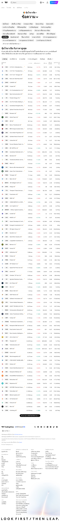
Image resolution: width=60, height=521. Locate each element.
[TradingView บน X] (35, 427)
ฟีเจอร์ (17, 451)
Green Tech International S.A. (17, 171)
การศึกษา (33, 466)
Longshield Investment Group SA (17, 240)
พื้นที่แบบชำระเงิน (35, 478)
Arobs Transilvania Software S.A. (17, 314)
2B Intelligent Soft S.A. (15, 182)
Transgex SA (13, 175)
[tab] (6, 24)
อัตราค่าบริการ (19, 453)
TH (43, 2)
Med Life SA (13, 179)
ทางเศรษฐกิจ (5, 480)
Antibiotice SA (13, 252)
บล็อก (17, 483)
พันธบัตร (4, 460)
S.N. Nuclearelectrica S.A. (16, 90)
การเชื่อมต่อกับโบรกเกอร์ (51, 465)
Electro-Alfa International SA (17, 167)
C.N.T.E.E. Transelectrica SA (17, 71)
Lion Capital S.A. (14, 206)
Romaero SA (13, 113)
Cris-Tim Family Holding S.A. (17, 101)
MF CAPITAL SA (14, 148)
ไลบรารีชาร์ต (48, 453)
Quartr (20, 442)
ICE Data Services (18, 434)
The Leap (18, 466)
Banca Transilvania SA (15, 125)
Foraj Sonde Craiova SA (16, 329)
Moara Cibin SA (14, 290)
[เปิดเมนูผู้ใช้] (2, 2)
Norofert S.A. (13, 233)
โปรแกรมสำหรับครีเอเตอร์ (37, 456)
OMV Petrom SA (14, 294)
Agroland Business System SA (17, 279)
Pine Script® (5, 497)
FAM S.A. (12, 163)
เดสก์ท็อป (4, 503)
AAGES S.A (12, 217)
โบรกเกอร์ (18, 463)
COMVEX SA (13, 82)
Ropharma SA (13, 383)
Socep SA (12, 248)
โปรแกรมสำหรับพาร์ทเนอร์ (51, 466)
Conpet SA (12, 86)
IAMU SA (12, 198)
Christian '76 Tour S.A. (15, 275)
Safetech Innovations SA (16, 298)
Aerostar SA (13, 155)
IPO (2, 485)
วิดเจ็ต (46, 451)
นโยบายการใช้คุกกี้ (20, 507)
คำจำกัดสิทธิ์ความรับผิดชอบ (22, 503)
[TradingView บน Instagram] (44, 427)
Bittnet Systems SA (14, 395)
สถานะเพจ (18, 514)
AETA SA (12, 348)
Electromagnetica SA (15, 356)
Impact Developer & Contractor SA (17, 221)
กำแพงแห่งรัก (34, 453)
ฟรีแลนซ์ (33, 477)
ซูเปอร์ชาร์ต (4, 451)
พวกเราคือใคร (19, 480)
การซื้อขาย (33, 465)
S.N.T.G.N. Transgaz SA (16, 74)
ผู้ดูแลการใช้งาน (35, 460)
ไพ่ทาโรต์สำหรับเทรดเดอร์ (22, 495)
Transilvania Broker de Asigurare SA (17, 159)
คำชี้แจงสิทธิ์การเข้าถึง (21, 509)
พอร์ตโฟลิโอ (5, 490)
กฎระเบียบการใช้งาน (36, 458)
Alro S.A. (12, 287)
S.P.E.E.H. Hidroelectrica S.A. (17, 67)
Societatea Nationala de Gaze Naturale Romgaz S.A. (17, 152)
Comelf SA (12, 213)
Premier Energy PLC (15, 98)
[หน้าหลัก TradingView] (6, 2)
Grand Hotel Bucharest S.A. (17, 368)
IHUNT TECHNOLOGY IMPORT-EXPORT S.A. (17, 306)
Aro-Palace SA (13, 283)
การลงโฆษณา (48, 463)
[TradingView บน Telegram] (51, 427)
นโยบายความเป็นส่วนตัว (22, 505)
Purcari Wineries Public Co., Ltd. (17, 144)
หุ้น (2, 456)
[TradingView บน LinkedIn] (47, 427)
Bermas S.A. (13, 244)
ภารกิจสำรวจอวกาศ (21, 481)
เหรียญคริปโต (5, 461)
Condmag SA (13, 410)
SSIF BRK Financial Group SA (17, 387)
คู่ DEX (3, 465)
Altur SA (12, 406)
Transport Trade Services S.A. (17, 190)
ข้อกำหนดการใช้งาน (21, 502)
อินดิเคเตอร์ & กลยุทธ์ (36, 473)
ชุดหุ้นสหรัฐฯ (19, 475)
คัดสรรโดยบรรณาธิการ (36, 468)
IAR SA (11, 121)
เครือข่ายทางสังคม (35, 451)
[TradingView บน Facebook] (38, 427)
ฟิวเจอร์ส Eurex (20, 473)
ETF (3, 458)
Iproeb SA (12, 271)
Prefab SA (12, 256)
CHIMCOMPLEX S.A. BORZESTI (17, 202)
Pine (3, 466)
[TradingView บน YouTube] (41, 427)
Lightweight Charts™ (50, 455)
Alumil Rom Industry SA (15, 236)
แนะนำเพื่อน (34, 455)
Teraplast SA (13, 341)
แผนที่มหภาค (5, 495)
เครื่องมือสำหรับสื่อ (20, 488)
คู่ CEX (3, 463)
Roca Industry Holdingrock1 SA (17, 333)
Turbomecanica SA (14, 344)
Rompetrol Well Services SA (17, 325)
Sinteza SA (12, 364)
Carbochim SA (13, 140)
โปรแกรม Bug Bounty (21, 512)
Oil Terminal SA (13, 398)
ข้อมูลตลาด (18, 455)
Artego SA (12, 186)
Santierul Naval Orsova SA (16, 136)
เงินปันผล (4, 483)
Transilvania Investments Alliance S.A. (17, 321)
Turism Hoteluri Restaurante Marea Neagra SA (17, 302)
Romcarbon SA (13, 379)
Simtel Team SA (14, 117)
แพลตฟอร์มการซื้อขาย (50, 458)
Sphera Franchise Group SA (17, 109)
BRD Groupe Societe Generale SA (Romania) (17, 128)
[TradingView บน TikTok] (54, 427)
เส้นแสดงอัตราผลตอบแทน (8, 492)
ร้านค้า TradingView (21, 493)
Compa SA (12, 317)
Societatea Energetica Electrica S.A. (17, 105)
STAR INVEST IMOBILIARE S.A (17, 360)
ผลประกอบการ (5, 481)
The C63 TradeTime (21, 497)
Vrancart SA (13, 402)
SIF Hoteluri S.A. (14, 263)
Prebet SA (12, 260)
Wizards (33, 475)
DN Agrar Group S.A (15, 229)
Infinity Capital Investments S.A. (17, 209)
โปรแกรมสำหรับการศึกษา (51, 468)
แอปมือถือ (4, 502)
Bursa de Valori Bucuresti (16, 78)
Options (4, 493)
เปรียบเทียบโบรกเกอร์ (21, 465)
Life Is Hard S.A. (14, 337)
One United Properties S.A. (16, 132)
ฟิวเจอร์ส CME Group (21, 471)
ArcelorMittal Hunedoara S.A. (17, 375)
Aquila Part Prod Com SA (16, 267)
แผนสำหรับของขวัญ (21, 456)
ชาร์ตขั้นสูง (48, 456)
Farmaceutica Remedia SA (16, 310)
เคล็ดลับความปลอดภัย (21, 510)
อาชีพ (17, 487)
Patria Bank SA (13, 391)
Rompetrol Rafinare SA (15, 371)
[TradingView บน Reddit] (57, 427)
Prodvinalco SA (13, 194)
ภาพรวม (18, 461)
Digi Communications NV (16, 94)
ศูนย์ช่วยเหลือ (19, 485)
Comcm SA (12, 352)
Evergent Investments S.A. (16, 225)
